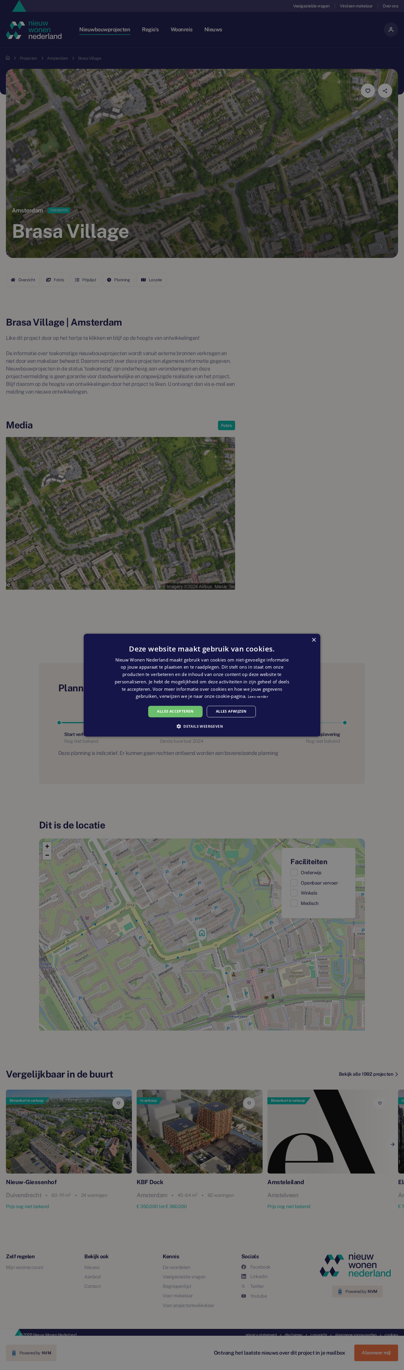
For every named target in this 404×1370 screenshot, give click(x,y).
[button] (202, 726)
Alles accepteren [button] (175, 711)
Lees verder (258, 696)
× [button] (313, 640)
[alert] (202, 685)
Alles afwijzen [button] (231, 711)
